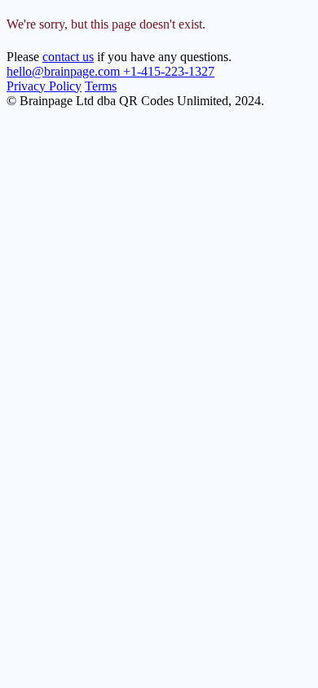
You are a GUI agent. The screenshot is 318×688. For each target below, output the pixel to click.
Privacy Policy (44, 86)
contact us (68, 57)
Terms (101, 86)
